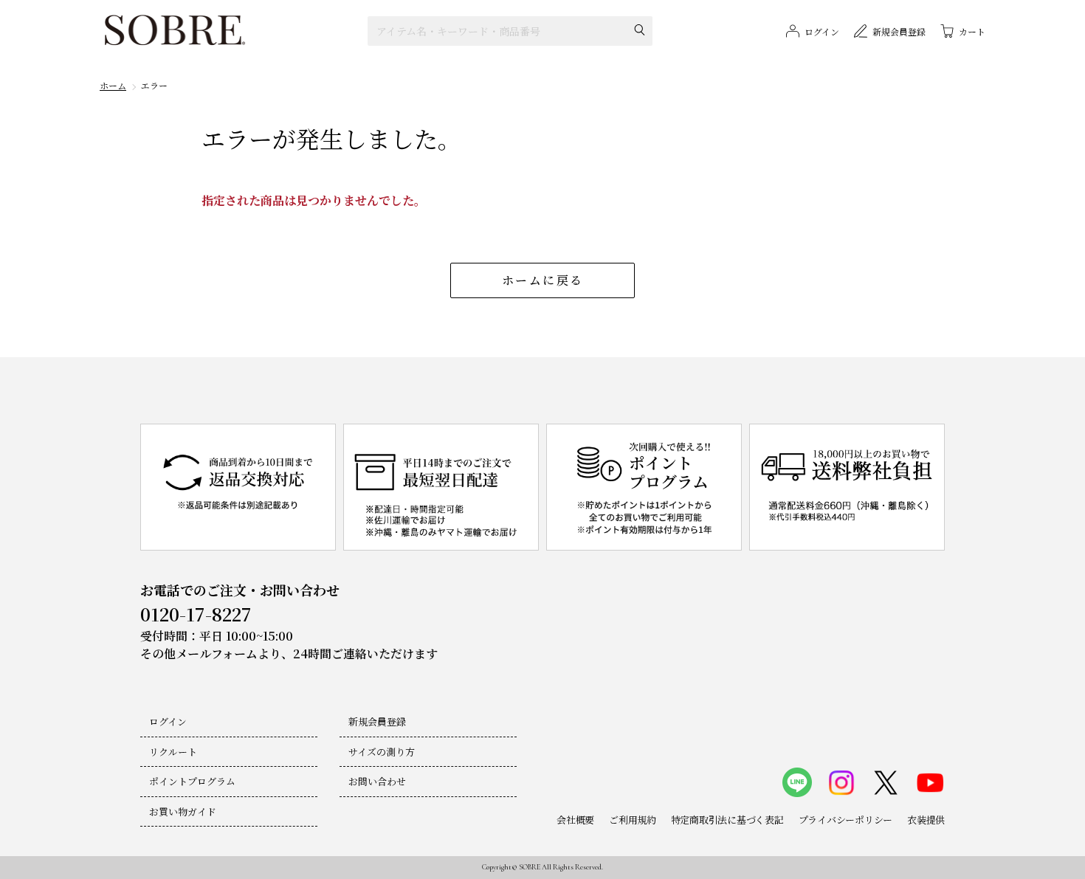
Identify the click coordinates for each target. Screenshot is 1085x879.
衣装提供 (926, 820)
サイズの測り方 (381, 752)
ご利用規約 (632, 820)
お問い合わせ (377, 781)
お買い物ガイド (182, 811)
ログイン (168, 721)
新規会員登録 (377, 721)
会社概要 (575, 820)
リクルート (173, 752)
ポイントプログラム (192, 781)
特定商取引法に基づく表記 (727, 820)
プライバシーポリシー (845, 820)
